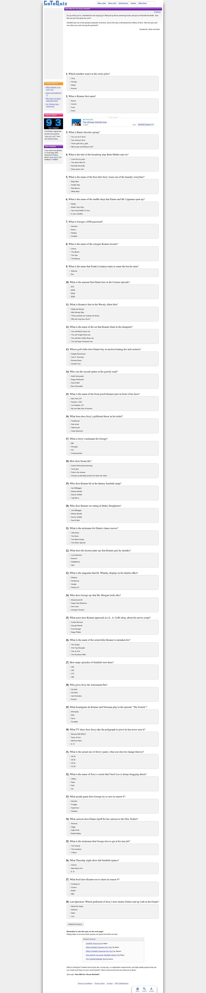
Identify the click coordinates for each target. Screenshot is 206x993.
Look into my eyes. (78, 159)
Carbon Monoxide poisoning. (82, 466)
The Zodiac (75, 645)
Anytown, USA (76, 402)
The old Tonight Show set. (81, 335)
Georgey (74, 447)
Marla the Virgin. (77, 906)
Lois (72, 916)
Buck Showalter (77, 386)
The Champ (75, 846)
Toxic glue (75, 469)
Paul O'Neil (75, 383)
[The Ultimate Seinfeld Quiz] (76, 122)
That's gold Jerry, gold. (79, 143)
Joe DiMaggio (76, 488)
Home (137, 991)
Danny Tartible (76, 495)
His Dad (74, 689)
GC (72, 450)
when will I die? (50, 136)
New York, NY (76, 399)
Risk (72, 715)
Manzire (74, 271)
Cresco (74, 887)
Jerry (73, 78)
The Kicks (75, 536)
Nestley (74, 233)
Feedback (157, 12)
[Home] (55, 3)
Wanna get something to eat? (82, 147)
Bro (72, 274)
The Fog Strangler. (78, 648)
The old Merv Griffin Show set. (82, 338)
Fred (73, 107)
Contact (110, 983)
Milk (72, 894)
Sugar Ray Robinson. (79, 603)
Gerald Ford (75, 364)
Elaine (73, 85)
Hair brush (75, 424)
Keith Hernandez (77, 376)
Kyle (72, 785)
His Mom (74, 693)
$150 (73, 293)
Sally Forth (75, 830)
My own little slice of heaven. (82, 408)
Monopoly (75, 712)
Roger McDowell (77, 379)
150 (72, 667)
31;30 (73, 766)
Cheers (74, 865)
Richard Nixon (76, 360)
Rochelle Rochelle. (78, 166)
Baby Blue (75, 181)
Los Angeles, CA (77, 405)
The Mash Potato (77, 539)
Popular (133, 3)
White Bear (75, 191)
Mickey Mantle (76, 491)
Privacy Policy (99, 983)
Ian (72, 789)
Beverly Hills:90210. (78, 734)
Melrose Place (76, 741)
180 (72, 677)
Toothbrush (75, 421)
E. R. (73, 744)
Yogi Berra (75, 498)
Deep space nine (77, 169)
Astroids (74, 801)
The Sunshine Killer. (78, 654)
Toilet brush (75, 428)
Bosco (73, 230)
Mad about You (77, 868)
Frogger (74, 804)
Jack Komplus (76, 696)
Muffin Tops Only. (77, 207)
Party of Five (76, 737)
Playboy (74, 577)
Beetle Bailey (76, 833)
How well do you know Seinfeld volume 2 (102, 955)
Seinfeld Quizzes (144, 124)
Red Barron (75, 188)
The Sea (74, 255)
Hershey (74, 226)
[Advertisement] (113, 51)
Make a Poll (112, 3)
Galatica (74, 811)
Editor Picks (142, 3)
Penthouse (75, 581)
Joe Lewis (75, 606)
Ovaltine (74, 236)
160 (72, 670)
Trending (151, 991)
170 (72, 674)
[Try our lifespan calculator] (53, 123)
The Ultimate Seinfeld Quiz (95, 122)
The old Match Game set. (80, 331)
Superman (75, 808)
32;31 (73, 763)
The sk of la (75, 651)
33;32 (73, 760)
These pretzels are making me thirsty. (85, 316)
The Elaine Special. (78, 543)
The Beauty (75, 259)
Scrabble (74, 722)
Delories (74, 910)
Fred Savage (76, 629)
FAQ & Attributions (121, 983)
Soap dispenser (77, 431)
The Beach (75, 252)
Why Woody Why (77, 312)
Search (144, 991)
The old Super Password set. (82, 341)
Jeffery (73, 779)
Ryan (73, 782)
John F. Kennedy (77, 357)
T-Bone (74, 852)
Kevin (73, 111)
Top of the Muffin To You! (80, 210)
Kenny (73, 101)
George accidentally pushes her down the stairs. (89, 476)
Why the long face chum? (80, 319)
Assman (74, 558)
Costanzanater (76, 453)
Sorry (73, 718)
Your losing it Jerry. (78, 140)
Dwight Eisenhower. (78, 354)
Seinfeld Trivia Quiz (93, 943)
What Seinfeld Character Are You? (99, 947)
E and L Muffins (77, 214)
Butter (73, 891)
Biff (72, 443)
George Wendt (76, 625)
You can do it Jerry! (78, 137)
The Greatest (76, 849)
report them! (53, 157)
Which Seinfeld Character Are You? (99, 951)
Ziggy (73, 827)
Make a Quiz (102, 3)
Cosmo (74, 104)
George (74, 82)
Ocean (73, 249)
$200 (73, 297)
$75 (72, 287)
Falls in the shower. (78, 472)
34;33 (73, 756)
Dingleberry (75, 562)
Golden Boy (75, 185)
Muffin (73, 204)
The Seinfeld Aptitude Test (96, 959)
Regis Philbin (76, 632)
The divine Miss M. (78, 162)
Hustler (74, 584)
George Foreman (77, 610)
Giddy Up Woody (77, 309)
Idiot (72, 565)
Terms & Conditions (85, 983)
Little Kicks (75, 533)
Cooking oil (75, 884)
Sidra (73, 913)
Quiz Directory (123, 3)
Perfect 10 (75, 587)
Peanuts (74, 823)
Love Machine (76, 555)
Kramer (74, 88)
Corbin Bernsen (77, 622)
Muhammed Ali (76, 600)
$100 (73, 290)
